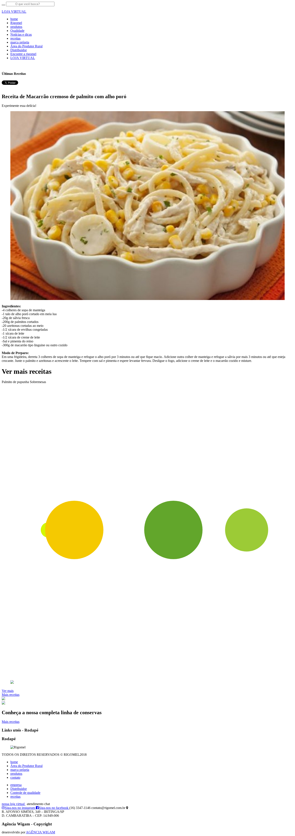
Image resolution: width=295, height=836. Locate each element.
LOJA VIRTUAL (22, 58)
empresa (16, 785)
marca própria (19, 42)
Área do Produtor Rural (26, 46)
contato (15, 777)
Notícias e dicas (21, 34)
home (14, 19)
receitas (15, 38)
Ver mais (8, 691)
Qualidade (17, 30)
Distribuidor (18, 50)
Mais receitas (10, 694)
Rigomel (16, 23)
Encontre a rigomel (23, 54)
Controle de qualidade (25, 792)
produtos (16, 27)
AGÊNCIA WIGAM (40, 832)
